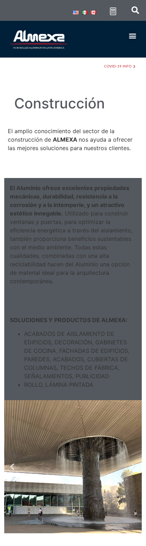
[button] (132, 36)
